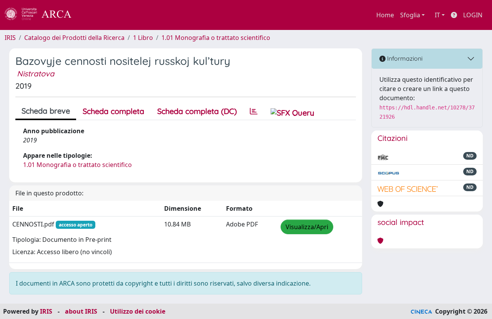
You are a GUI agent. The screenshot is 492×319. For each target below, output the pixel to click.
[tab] (253, 111)
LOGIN (472, 15)
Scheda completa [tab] (113, 111)
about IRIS (81, 311)
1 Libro (143, 37)
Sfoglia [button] (410, 15)
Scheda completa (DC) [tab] (197, 111)
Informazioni (404, 58)
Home (385, 15)
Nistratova (35, 73)
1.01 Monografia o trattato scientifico (215, 37)
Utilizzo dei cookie (137, 311)
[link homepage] (42, 15)
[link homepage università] (92, 15)
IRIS (10, 37)
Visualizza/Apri (307, 227)
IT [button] (437, 15)
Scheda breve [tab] (46, 111)
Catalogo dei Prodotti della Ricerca (74, 37)
